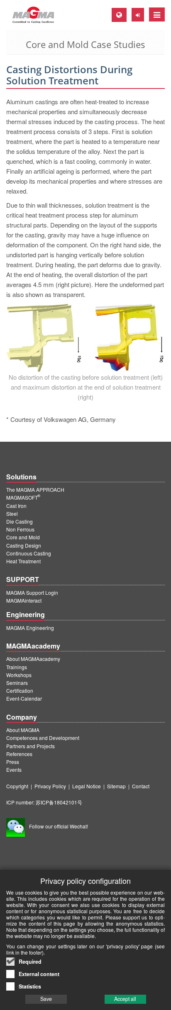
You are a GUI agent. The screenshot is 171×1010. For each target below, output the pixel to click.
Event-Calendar (24, 698)
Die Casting (19, 521)
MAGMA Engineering (30, 627)
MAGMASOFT (23, 497)
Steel (12, 513)
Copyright (17, 786)
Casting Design (23, 545)
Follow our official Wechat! (58, 826)
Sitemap (116, 786)
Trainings (16, 666)
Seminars (17, 682)
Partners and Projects (30, 745)
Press (12, 761)
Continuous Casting (28, 553)
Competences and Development (42, 737)
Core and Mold (23, 537)
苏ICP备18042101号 (59, 802)
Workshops (19, 674)
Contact (140, 786)
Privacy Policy (50, 786)
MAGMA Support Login (32, 592)
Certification (19, 690)
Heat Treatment (23, 561)
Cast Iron (16, 505)
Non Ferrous (20, 529)
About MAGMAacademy (33, 658)
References (19, 753)
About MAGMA (22, 729)
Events (14, 769)
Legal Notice (86, 786)
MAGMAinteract (24, 600)
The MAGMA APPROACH (35, 489)
